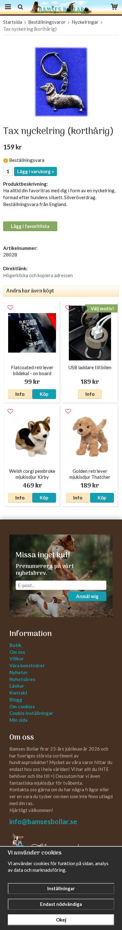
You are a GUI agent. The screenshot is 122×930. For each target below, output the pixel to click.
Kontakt (18, 692)
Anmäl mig (87, 596)
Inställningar (61, 888)
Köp (44, 394)
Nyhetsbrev (22, 679)
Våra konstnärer (27, 665)
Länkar (16, 686)
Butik (15, 645)
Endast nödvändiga (61, 904)
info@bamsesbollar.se (43, 821)
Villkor (16, 658)
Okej (61, 919)
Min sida (18, 720)
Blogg (15, 699)
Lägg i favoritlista (30, 226)
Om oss (17, 652)
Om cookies (22, 706)
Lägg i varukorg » (35, 171)
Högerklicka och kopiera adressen (38, 275)
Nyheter (18, 672)
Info (19, 394)
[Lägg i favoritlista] (10, 308)
